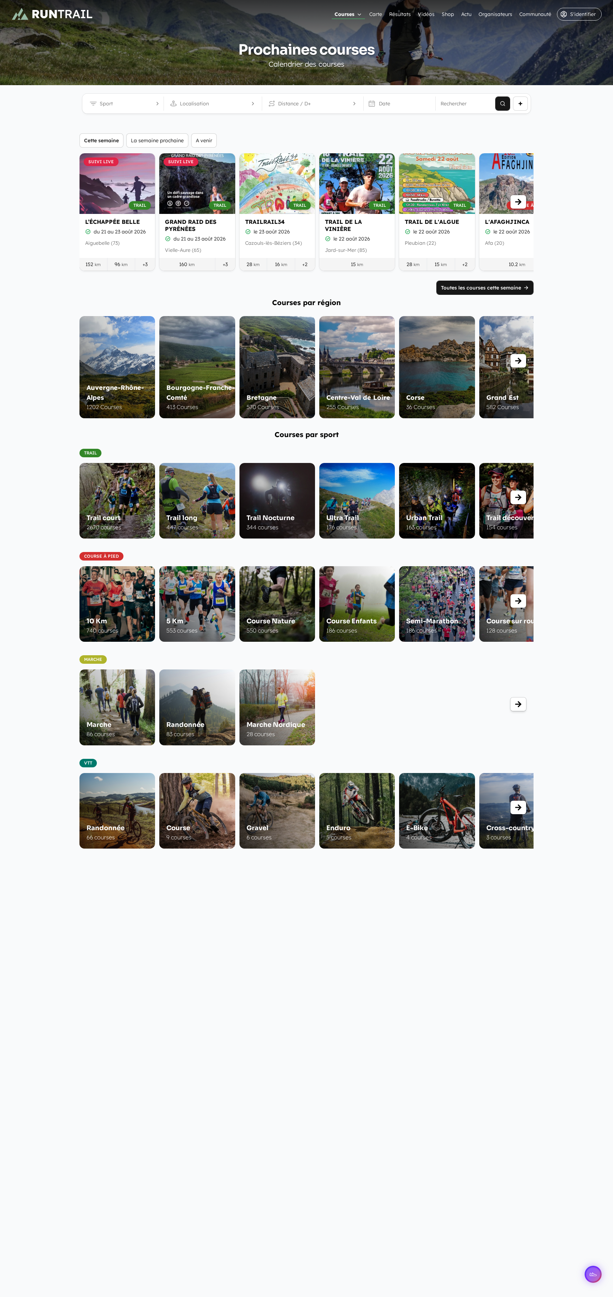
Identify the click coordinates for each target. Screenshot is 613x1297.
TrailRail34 (265, 221)
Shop (448, 14)
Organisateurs (495, 14)
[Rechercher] (502, 103)
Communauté (535, 14)
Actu (466, 14)
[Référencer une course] (520, 103)
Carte (375, 14)
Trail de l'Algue (432, 221)
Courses (344, 14)
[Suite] (518, 202)
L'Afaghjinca (507, 221)
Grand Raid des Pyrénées (190, 225)
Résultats (400, 14)
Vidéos (426, 14)
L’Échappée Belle (112, 221)
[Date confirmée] (88, 231)
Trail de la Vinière (343, 225)
